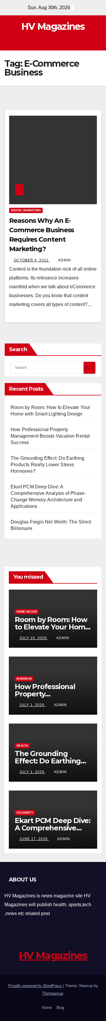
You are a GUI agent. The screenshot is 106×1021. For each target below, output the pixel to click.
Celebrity (24, 812)
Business (24, 678)
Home (47, 1007)
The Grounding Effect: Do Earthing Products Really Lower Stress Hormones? (48, 465)
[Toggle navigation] (97, 41)
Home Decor (26, 611)
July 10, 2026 (33, 638)
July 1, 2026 (32, 705)
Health (22, 745)
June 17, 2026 (34, 839)
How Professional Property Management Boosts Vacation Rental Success (50, 436)
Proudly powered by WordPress (35, 986)
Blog (60, 1007)
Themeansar (52, 993)
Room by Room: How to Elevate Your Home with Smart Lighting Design (52, 630)
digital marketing (26, 210)
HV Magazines (53, 26)
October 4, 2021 (32, 260)
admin (64, 260)
